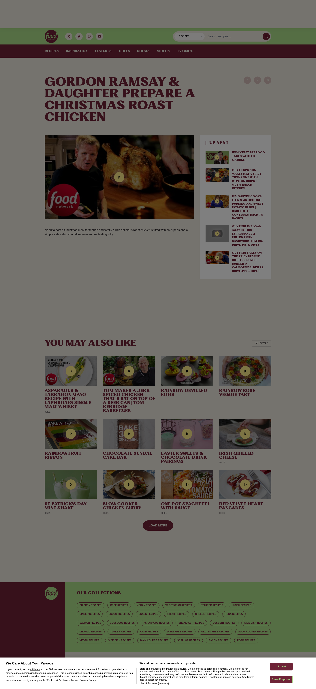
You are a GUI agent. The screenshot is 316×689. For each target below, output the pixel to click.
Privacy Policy (88, 680)
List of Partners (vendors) (154, 683)
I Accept (281, 666)
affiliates (35, 669)
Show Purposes (281, 679)
